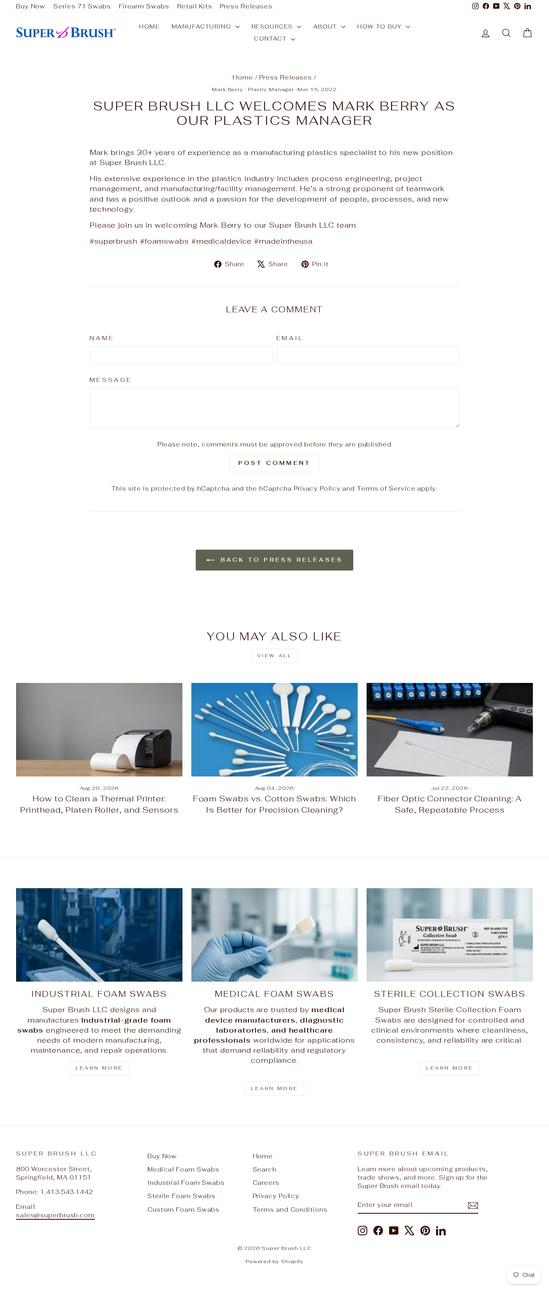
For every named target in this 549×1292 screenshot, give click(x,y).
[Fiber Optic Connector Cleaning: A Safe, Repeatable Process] (450, 729)
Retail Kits (194, 6)
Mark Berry (227, 89)
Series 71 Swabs (82, 6)
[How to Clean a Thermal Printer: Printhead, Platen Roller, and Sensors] (99, 729)
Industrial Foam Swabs (186, 1182)
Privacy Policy (317, 488)
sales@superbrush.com (55, 1215)
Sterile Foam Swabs (181, 1196)
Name (102, 338)
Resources (273, 26)
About (326, 26)
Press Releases (246, 6)
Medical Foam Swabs (183, 1169)
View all (274, 655)
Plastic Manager (271, 89)
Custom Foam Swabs (183, 1209)
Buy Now (30, 6)
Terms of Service (386, 488)
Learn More (99, 1068)
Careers (266, 1182)
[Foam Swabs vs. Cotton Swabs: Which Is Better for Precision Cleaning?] (274, 729)
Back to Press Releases (280, 559)
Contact (271, 38)
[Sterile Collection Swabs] (450, 935)
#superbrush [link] (113, 241)
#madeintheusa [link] (283, 241)
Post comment (274, 463)
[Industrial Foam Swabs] (99, 935)
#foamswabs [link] (164, 241)
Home (149, 26)
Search (265, 1169)
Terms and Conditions (290, 1209)
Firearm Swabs (144, 6)
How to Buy (380, 26)
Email (290, 338)
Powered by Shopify (274, 1261)
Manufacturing (203, 26)
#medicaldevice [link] (221, 241)
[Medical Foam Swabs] (274, 935)
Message (111, 379)
